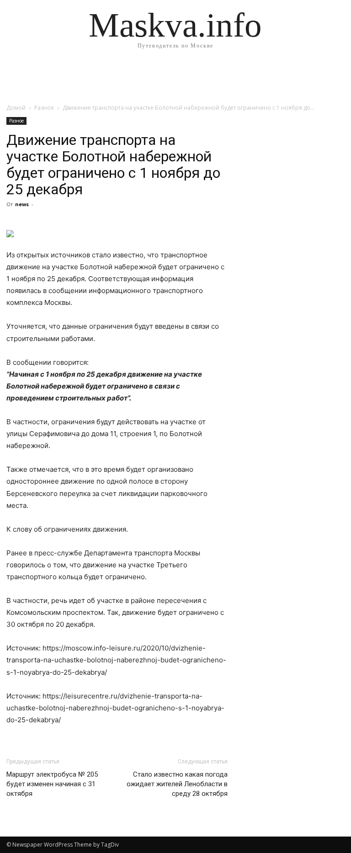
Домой (16, 108)
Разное (44, 108)
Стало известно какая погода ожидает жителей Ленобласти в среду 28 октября (177, 784)
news (22, 204)
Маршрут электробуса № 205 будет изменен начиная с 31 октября (52, 784)
